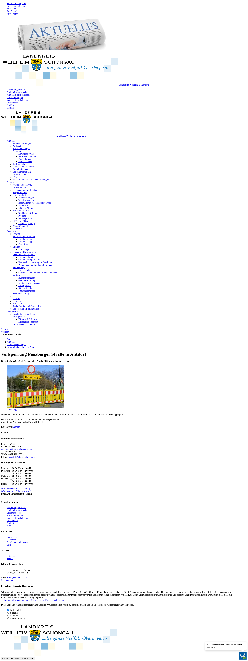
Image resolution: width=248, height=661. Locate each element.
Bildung (16, 247)
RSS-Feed (11, 556)
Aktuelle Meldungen (22, 143)
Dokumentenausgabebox (24, 324)
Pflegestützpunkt (20, 226)
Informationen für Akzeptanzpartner (34, 203)
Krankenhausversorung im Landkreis (35, 262)
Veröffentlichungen (27, 156)
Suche (9, 545)
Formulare (23, 205)
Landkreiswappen (26, 241)
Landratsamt (12, 311)
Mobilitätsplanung (26, 223)
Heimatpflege (19, 267)
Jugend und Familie (21, 270)
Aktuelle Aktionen (26, 208)
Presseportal (12, 102)
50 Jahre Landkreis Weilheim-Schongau (31, 179)
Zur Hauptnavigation (16, 3)
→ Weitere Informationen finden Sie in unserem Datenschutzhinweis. (32, 600)
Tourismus (17, 301)
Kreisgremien (24, 285)
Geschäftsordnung (26, 280)
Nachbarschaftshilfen (27, 213)
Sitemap (10, 558)
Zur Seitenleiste (14, 11)
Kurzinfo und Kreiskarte (24, 236)
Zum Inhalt (12, 8)
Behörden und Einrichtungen (26, 309)
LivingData (12, 577)
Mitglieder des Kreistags (29, 283)
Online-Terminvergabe (17, 92)
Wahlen (16, 177)
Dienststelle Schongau (28, 322)
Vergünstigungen (26, 200)
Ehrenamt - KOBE (21, 210)
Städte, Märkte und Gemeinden (27, 306)
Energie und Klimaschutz (24, 252)
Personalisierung (17, 618)
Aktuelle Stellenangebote (18, 95)
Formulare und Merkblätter (25, 190)
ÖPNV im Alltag (20, 221)
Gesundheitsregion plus (29, 259)
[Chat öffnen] (243, 656)
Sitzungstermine (25, 288)
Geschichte (23, 244)
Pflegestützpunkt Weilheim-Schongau (35, 265)
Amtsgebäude (19, 316)
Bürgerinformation (26, 278)
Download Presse (26, 154)
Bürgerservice (13, 182)
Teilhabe (16, 298)
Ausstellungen (24, 159)
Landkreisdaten (25, 239)
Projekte (22, 216)
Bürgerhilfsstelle (20, 192)
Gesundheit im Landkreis (24, 254)
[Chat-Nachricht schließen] (244, 644)
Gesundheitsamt (25, 257)
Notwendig (15, 610)
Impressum (12, 537)
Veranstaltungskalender (17, 100)
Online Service (19, 187)
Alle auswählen (27, 658)
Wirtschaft (17, 303)
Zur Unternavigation (16, 6)
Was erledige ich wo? (16, 89)
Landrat (16, 234)
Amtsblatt (17, 146)
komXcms (22, 577)
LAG (15, 296)
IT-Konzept (23, 249)
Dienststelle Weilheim (28, 319)
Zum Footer (12, 14)
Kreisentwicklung (21, 293)
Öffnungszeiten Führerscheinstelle (16, 491)
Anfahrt (10, 105)
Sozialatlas (17, 228)
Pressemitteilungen (21, 148)
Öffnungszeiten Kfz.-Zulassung (15, 488)
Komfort (14, 615)
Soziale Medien (25, 161)
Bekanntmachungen (22, 172)
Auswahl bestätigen (10, 658)
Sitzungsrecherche (26, 291)
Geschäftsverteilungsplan (24, 314)
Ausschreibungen (15, 97)
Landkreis (11, 231)
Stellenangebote (20, 164)
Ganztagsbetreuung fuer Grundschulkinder (37, 272)
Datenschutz (12, 539)
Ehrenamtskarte (20, 195)
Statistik (14, 613)
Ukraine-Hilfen (19, 174)
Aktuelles (11, 141)
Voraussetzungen (26, 197)
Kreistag (16, 275)
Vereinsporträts (25, 218)
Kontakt (10, 108)
